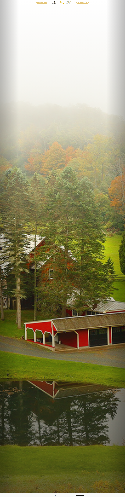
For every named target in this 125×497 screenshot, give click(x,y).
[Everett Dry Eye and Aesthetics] (67, 2)
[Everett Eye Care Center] (57, 2)
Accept (80, 495)
